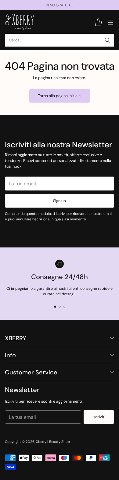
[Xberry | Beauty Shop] (19, 22)
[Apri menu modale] (110, 22)
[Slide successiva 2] (60, 307)
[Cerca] (107, 40)
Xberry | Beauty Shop (53, 442)
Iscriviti (98, 416)
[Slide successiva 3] (64, 307)
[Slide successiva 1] (55, 307)
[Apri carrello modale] (98, 22)
